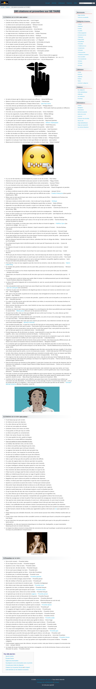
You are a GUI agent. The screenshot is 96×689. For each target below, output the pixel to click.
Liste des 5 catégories (83, 83)
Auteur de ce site (82, 114)
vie (56, 509)
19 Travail (80, 63)
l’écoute (20, 667)
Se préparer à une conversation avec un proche (19, 663)
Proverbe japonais (36, 576)
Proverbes (80, 98)
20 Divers (80, 65)
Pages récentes (81, 15)
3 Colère (80, 28)
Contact (79, 105)
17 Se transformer (82, 59)
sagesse (34, 594)
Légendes (80, 76)
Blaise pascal (20, 311)
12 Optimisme (81, 48)
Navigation (80, 107)
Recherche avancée (82, 112)
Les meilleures (81, 96)
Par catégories (81, 90)
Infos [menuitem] (75, 3)
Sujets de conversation (12, 660)
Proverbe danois (47, 605)
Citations (8, 7)
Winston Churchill (29, 322)
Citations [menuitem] (69, 3)
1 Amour (80, 24)
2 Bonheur (80, 26)
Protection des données (83, 118)
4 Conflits (80, 30)
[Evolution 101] (4, 3)
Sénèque (54, 201)
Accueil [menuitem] (47, 3)
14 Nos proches (81, 52)
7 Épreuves (80, 37)
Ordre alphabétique (82, 92)
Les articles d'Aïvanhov (83, 127)
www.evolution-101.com (43, 679)
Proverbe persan (43, 594)
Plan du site (80, 120)
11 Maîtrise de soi (82, 46)
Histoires (80, 74)
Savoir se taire (10, 656)
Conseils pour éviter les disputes (15, 665)
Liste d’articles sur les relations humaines (17, 669)
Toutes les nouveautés (83, 17)
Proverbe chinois (65, 637)
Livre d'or (80, 116)
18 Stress (80, 61)
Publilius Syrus (60, 223)
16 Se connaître (81, 56)
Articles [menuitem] (54, 3)
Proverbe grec (54, 631)
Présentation (81, 110)
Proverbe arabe (50, 618)
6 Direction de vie (82, 35)
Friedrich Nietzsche (57, 193)
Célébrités (80, 94)
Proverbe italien (41, 589)
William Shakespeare (52, 122)
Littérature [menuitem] (61, 3)
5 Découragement (82, 33)
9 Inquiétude (81, 41)
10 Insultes (80, 43)
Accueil (2, 7)
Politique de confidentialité (45, 682)
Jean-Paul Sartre (46, 103)
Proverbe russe (39, 585)
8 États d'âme (81, 39)
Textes (79, 81)
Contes (79, 72)
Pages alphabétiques (83, 123)
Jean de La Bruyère (12, 288)
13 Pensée (80, 50)
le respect (27, 667)
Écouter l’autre (10, 658)
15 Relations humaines (83, 54)
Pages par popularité (83, 125)
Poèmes (80, 78)
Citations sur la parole (12, 667)
